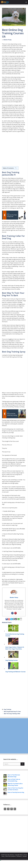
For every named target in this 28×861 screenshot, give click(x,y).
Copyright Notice (19, 854)
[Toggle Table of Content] (15, 168)
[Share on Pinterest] (9, 619)
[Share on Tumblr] (14, 619)
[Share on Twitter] (11, 619)
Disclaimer (19, 856)
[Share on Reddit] (16, 619)
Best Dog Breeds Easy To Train (12, 711)
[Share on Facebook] (7, 619)
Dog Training (7, 709)
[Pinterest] (15, 613)
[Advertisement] (14, 150)
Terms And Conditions (10, 856)
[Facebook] (12, 613)
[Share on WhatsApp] (19, 619)
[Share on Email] (21, 619)
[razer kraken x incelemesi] (14, 860)
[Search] (22, 764)
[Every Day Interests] (5, 2)
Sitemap (25, 856)
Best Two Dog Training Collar (12, 713)
